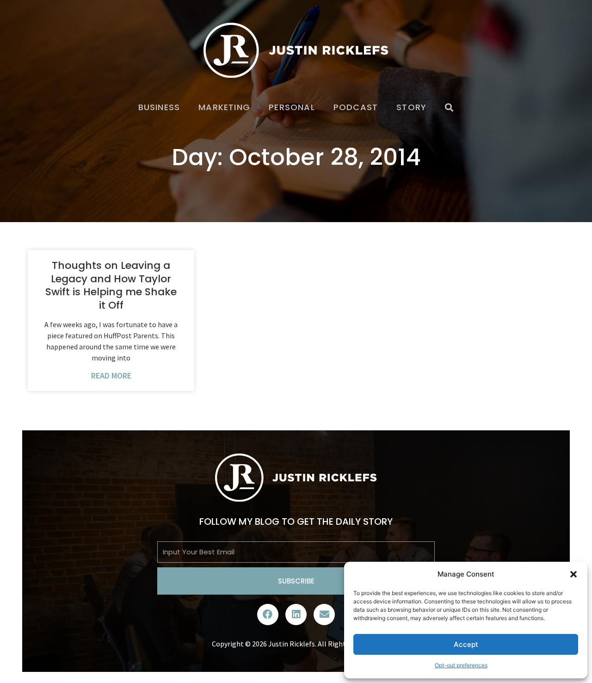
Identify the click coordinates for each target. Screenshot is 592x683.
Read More (111, 375)
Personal (292, 107)
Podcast (355, 107)
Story (411, 107)
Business (159, 107)
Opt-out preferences (461, 665)
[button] (573, 574)
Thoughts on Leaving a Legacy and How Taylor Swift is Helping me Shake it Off (111, 285)
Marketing (224, 107)
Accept (466, 644)
